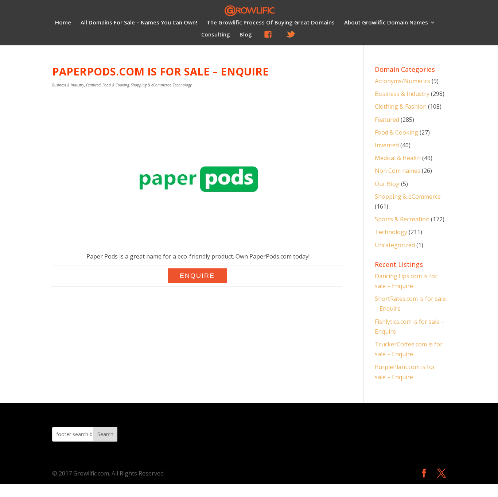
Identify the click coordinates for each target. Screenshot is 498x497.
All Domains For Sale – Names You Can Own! (139, 23)
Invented (387, 145)
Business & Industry (68, 85)
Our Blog (387, 184)
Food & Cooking (115, 85)
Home (63, 23)
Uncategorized (395, 245)
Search (105, 434)
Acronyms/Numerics (402, 81)
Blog (246, 35)
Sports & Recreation (402, 219)
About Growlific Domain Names (386, 23)
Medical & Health (398, 158)
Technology (182, 85)
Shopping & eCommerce (151, 85)
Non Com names (397, 171)
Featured (93, 85)
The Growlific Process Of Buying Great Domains (271, 23)
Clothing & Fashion (401, 106)
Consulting (215, 35)
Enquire (197, 275)
